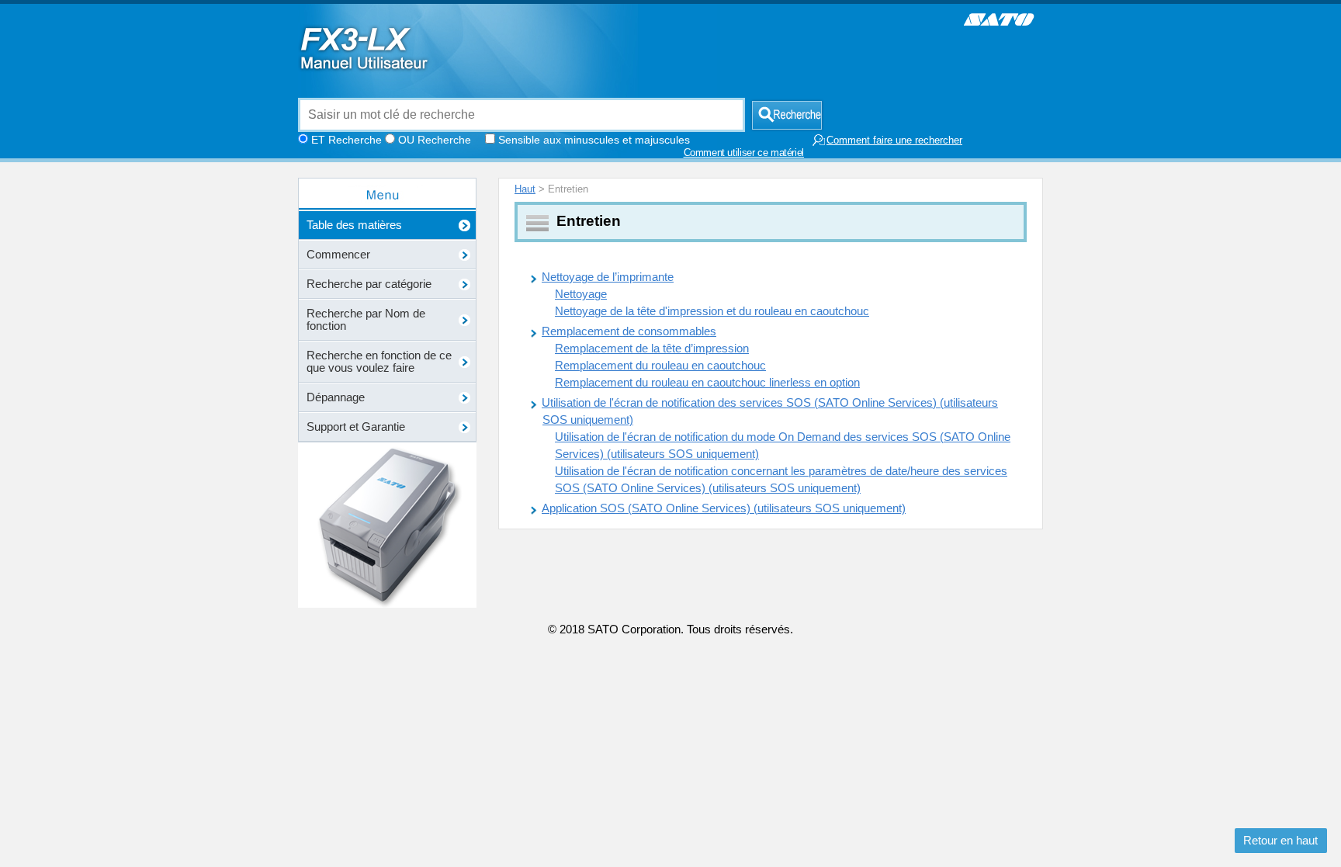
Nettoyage (581, 294)
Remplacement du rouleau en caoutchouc (660, 365)
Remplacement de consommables (629, 331)
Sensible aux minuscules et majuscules (594, 140)
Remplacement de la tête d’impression (652, 348)
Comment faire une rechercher (894, 140)
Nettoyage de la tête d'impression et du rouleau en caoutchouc (712, 311)
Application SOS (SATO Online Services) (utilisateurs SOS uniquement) (724, 508)
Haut (525, 189)
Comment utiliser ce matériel (744, 152)
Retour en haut (1280, 840)
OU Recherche (434, 140)
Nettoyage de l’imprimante (608, 277)
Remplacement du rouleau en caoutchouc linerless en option (707, 382)
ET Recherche (346, 140)
